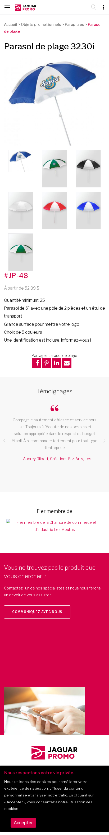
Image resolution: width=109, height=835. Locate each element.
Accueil (10, 24)
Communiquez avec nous (37, 612)
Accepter (23, 822)
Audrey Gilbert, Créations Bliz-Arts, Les (57, 458)
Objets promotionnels (41, 24)
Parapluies (74, 24)
